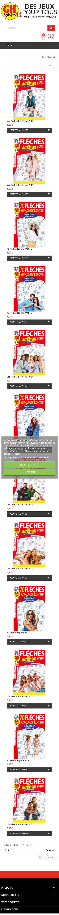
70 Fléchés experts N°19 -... (19, 312)
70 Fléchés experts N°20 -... (19, 249)
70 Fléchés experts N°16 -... (19, 760)
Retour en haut (46, 857)
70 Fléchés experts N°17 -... (19, 632)
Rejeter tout (29, 464)
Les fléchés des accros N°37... (21, 185)
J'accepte (29, 472)
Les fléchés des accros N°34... (21, 568)
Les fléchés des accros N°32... (21, 824)
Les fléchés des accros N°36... (21, 376)
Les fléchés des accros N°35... (21, 504)
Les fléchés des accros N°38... (21, 121)
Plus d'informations (13, 458)
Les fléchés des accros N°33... (21, 696)
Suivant (51, 850)
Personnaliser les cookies (36, 458)
